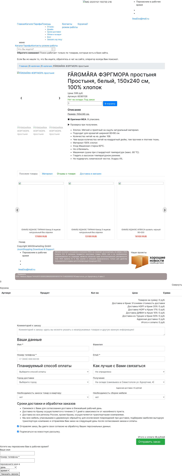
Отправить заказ (150, 441)
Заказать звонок (10, 474)
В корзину (110, 103)
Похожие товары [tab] (28, 173)
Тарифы (27, 45)
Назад (22, 242)
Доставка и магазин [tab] (90, 173)
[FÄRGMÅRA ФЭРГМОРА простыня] (24, 131)
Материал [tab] (47, 173)
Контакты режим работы (44, 45)
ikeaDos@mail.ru (140, 18)
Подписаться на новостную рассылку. (40, 431)
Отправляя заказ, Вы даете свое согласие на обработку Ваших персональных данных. (65, 426)
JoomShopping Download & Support (35, 249)
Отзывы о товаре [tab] (66, 173)
